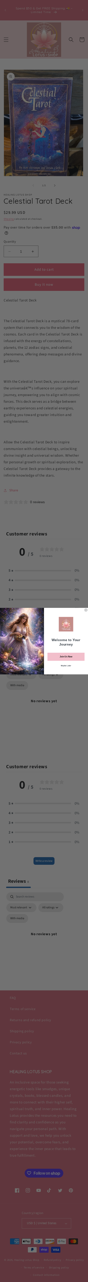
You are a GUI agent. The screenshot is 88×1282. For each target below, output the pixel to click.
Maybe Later (66, 665)
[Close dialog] (86, 609)
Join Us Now (66, 656)
